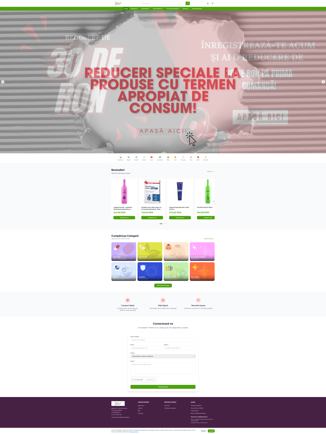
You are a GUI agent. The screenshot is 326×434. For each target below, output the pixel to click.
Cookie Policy (194, 410)
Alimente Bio (145, 8)
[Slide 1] (162, 151)
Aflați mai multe (133, 431)
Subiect (132, 353)
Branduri (185, 8)
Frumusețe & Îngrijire (172, 8)
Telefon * (166, 344)
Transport (140, 413)
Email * (132, 344)
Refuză (203, 431)
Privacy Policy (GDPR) (197, 408)
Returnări (166, 405)
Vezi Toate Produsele (163, 285)
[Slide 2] (163, 151)
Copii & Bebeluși (157, 8)
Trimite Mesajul (163, 387)
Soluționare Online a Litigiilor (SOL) (199, 422)
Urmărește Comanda (170, 408)
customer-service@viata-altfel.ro (120, 417)
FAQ (139, 410)
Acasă (126, 8)
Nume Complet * (135, 336)
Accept (211, 431)
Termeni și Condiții (196, 405)
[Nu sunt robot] (133, 380)
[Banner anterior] (2, 82)
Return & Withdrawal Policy (198, 413)
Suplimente (133, 8)
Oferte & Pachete (197, 8)
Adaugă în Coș (124, 217)
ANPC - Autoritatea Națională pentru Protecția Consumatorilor (202, 420)
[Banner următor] (323, 82)
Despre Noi (141, 405)
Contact (140, 408)
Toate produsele (208, 238)
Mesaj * (132, 361)
